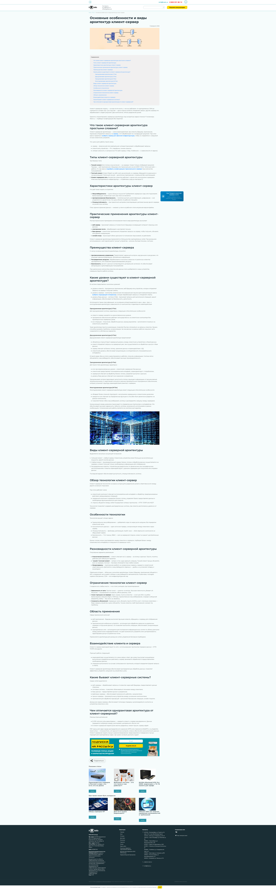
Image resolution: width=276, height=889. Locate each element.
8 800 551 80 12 (176, 2)
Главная (122, 832)
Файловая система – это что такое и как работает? (124, 784)
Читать (92, 791)
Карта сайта (123, 846)
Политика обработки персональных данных (125, 848)
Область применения (100, 95)
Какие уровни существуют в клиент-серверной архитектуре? (111, 72)
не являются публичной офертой (103, 881)
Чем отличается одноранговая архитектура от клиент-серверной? (113, 102)
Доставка (122, 838)
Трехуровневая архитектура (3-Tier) (104, 79)
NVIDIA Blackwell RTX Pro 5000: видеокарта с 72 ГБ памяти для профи (149, 784)
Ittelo (90, 12)
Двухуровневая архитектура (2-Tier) (104, 76)
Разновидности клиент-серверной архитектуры (107, 90)
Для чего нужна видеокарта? (120, 812)
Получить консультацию (177, 7)
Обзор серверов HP (97, 811)
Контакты (122, 840)
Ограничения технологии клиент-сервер (105, 92)
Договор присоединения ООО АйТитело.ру (127, 852)
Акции (121, 844)
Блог (93, 12)
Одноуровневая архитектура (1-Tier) (105, 74)
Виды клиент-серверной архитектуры (104, 83)
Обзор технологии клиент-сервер (103, 85)
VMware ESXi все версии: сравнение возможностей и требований (149, 813)
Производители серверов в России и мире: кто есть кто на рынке (99, 784)
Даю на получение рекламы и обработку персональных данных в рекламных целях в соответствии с (131, 751)
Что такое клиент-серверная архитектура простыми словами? (112, 60)
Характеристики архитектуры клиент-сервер (107, 65)
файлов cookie (129, 887)
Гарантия (122, 842)
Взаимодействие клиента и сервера (104, 97)
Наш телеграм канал (182, 835)
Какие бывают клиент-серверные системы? (106, 99)
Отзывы (122, 836)
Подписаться (131, 746)
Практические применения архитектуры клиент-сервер (110, 67)
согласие (125, 749)
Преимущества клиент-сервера (103, 69)
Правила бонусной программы (127, 854)
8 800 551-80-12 (148, 862)
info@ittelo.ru (163, 2)
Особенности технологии (101, 88)
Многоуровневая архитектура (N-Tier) (105, 81)
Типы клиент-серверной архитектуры (104, 62)
